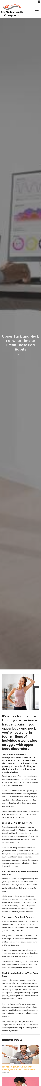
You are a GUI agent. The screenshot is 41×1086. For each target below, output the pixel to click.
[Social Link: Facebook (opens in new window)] (39, 2)
